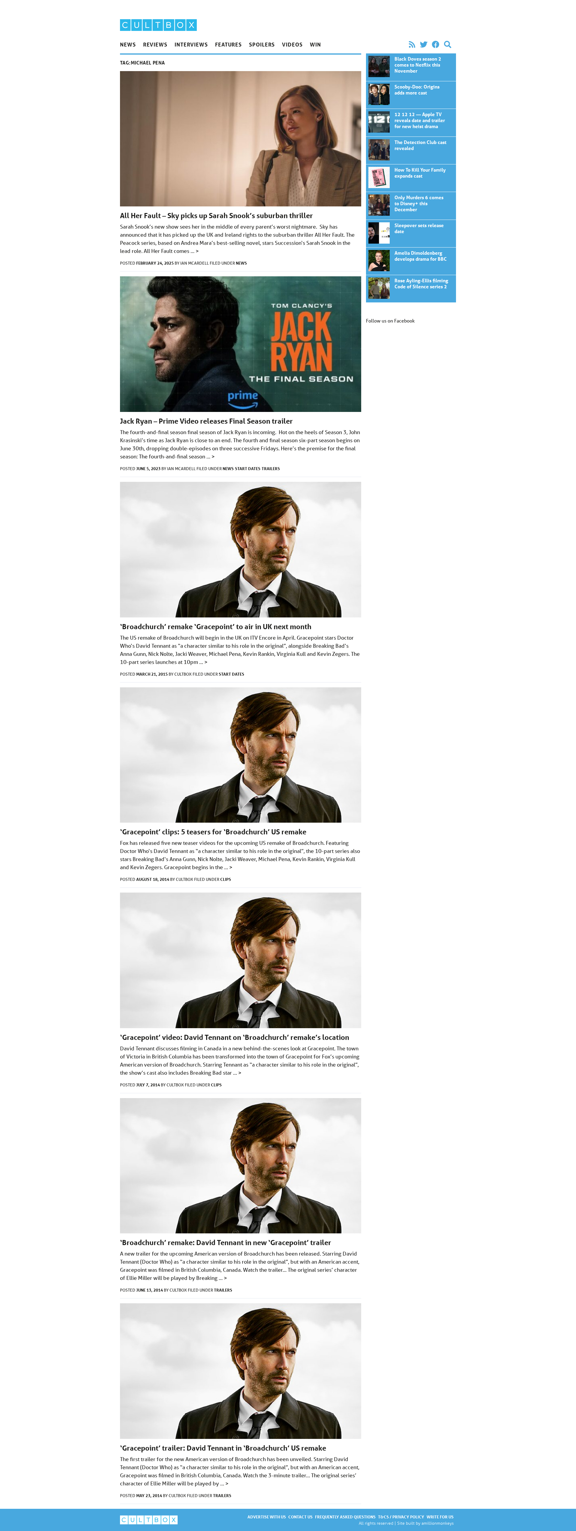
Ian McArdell (195, 263)
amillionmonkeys (438, 1523)
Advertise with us (267, 1517)
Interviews (191, 44)
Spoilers (262, 44)
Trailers (271, 468)
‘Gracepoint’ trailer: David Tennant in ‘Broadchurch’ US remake (223, 1448)
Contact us (300, 1517)
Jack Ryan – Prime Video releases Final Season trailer (206, 421)
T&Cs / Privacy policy (401, 1517)
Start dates (247, 468)
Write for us (440, 1517)
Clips (225, 879)
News (128, 44)
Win (315, 44)
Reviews (155, 44)
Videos (292, 44)
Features (228, 44)
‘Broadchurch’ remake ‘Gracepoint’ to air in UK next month (215, 626)
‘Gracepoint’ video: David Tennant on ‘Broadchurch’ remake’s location (234, 1037)
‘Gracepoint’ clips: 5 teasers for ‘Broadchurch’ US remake (213, 831)
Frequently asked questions (345, 1517)
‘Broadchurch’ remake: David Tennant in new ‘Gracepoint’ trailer (225, 1242)
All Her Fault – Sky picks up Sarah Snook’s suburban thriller (216, 215)
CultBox (183, 674)
